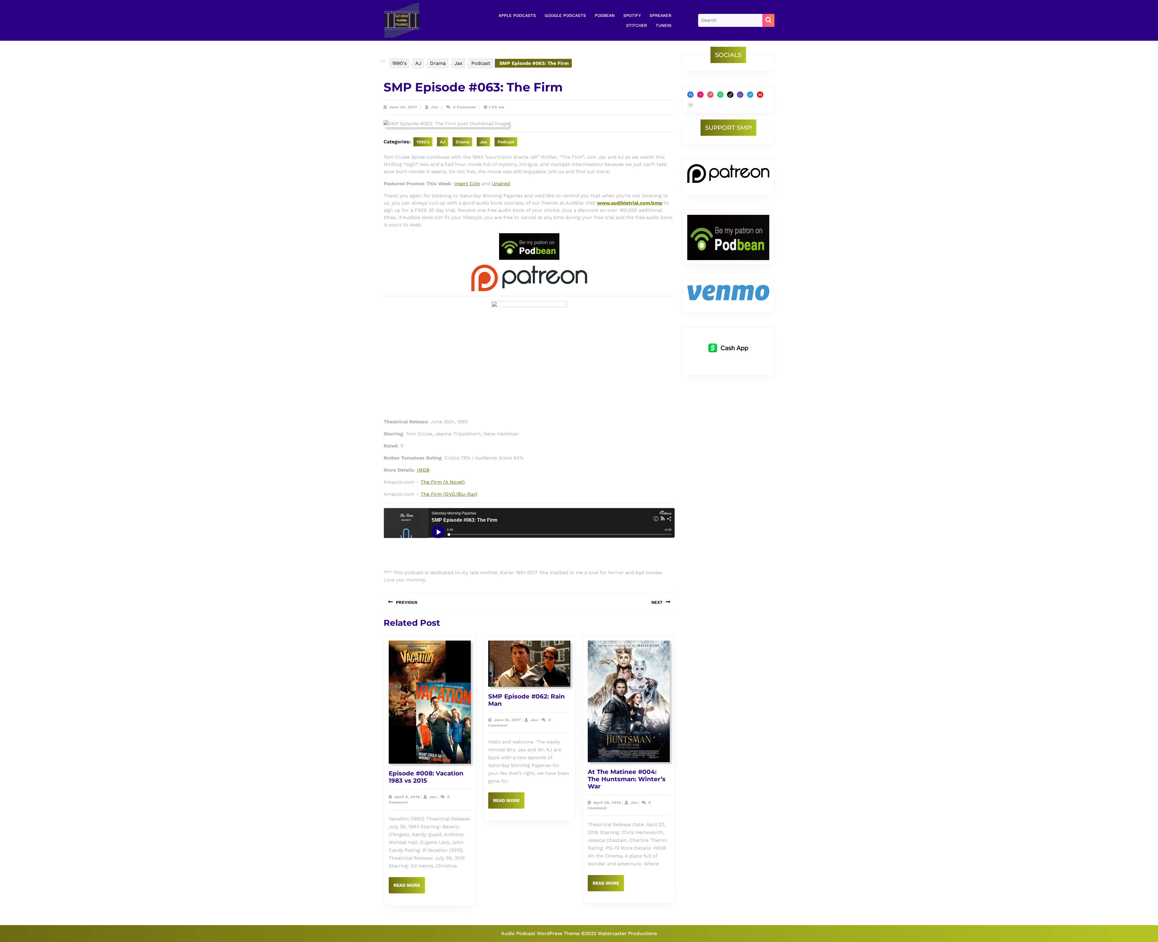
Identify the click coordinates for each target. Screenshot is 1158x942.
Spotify (632, 15)
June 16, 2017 (507, 720)
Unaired (501, 183)
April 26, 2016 (607, 802)
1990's (399, 63)
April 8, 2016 (407, 797)
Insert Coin (467, 183)
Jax (458, 63)
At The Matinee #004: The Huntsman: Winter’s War (627, 779)
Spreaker (660, 15)
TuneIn (663, 25)
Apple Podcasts (517, 15)
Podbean (605, 15)
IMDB (423, 470)
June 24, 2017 (403, 107)
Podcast (480, 63)
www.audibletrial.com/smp (629, 203)
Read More (409, 888)
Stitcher (636, 25)
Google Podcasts (565, 15)
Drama (438, 63)
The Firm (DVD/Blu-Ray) (449, 494)
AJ (418, 63)
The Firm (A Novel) (443, 482)
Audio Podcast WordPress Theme (540, 933)
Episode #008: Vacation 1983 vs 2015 (426, 777)
